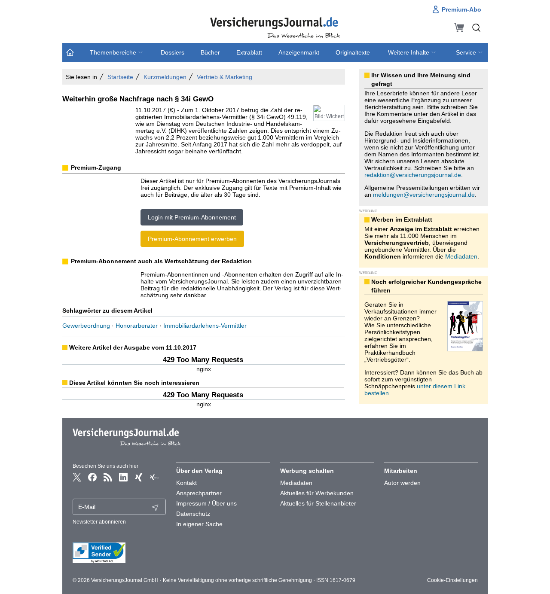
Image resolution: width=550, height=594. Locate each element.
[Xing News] (154, 477)
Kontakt (186, 482)
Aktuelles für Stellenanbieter (318, 503)
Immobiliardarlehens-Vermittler (205, 325)
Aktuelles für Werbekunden (317, 493)
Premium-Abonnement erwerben (192, 238)
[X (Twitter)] (77, 477)
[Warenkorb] (459, 27)
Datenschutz (193, 513)
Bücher (210, 52)
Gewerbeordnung (86, 325)
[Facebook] (92, 477)
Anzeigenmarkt (298, 52)
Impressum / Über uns (206, 503)
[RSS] (108, 477)
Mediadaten (461, 256)
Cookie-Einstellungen (452, 580)
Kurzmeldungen (165, 76)
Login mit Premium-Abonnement (192, 217)
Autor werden (402, 482)
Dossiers (172, 52)
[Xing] (138, 477)
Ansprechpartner (199, 493)
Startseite (120, 76)
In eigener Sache (199, 524)
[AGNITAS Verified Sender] (119, 552)
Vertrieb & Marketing (224, 76)
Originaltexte (353, 52)
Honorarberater (137, 325)
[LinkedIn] (123, 477)
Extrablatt (249, 52)
